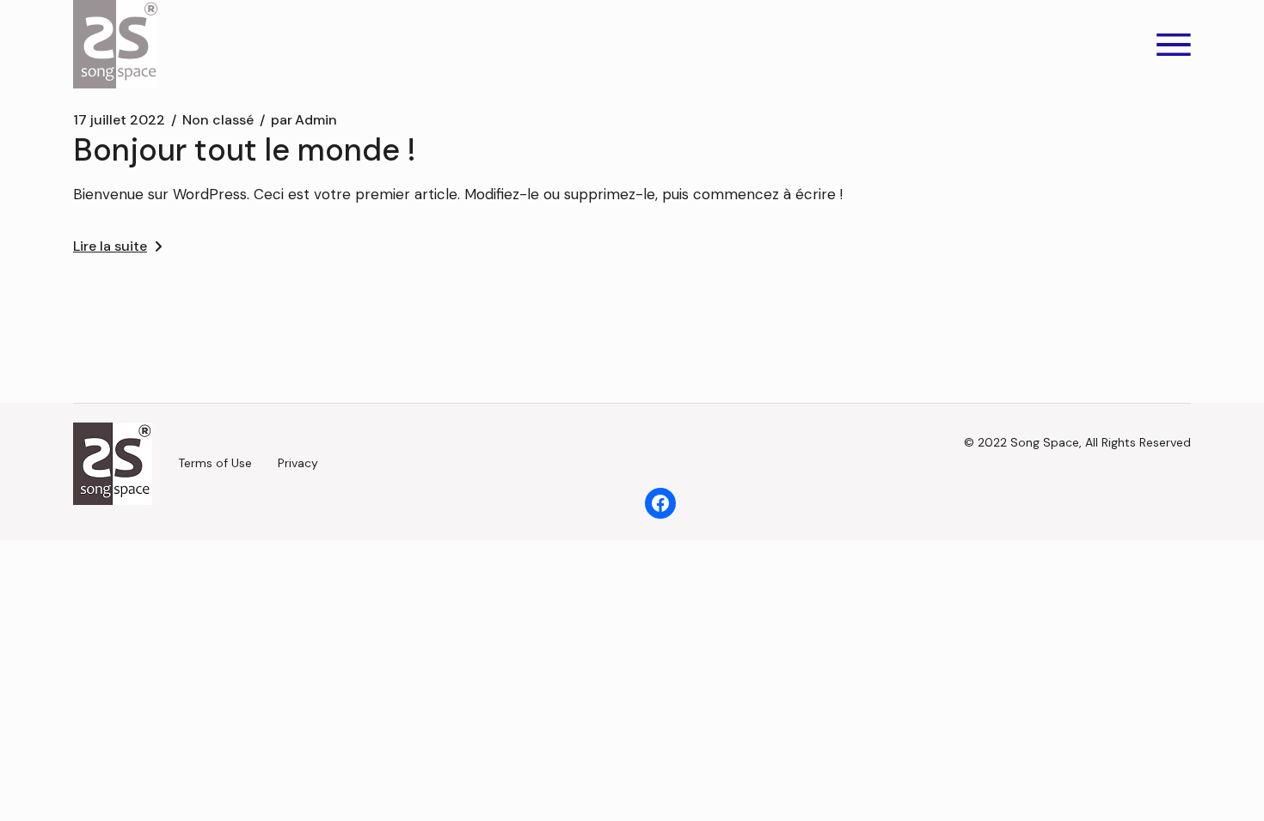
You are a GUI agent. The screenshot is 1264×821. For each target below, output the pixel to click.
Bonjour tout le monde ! (244, 150)
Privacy (298, 463)
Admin (304, 120)
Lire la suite (110, 246)
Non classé (218, 120)
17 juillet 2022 (119, 120)
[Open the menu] (1174, 44)
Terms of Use (215, 463)
